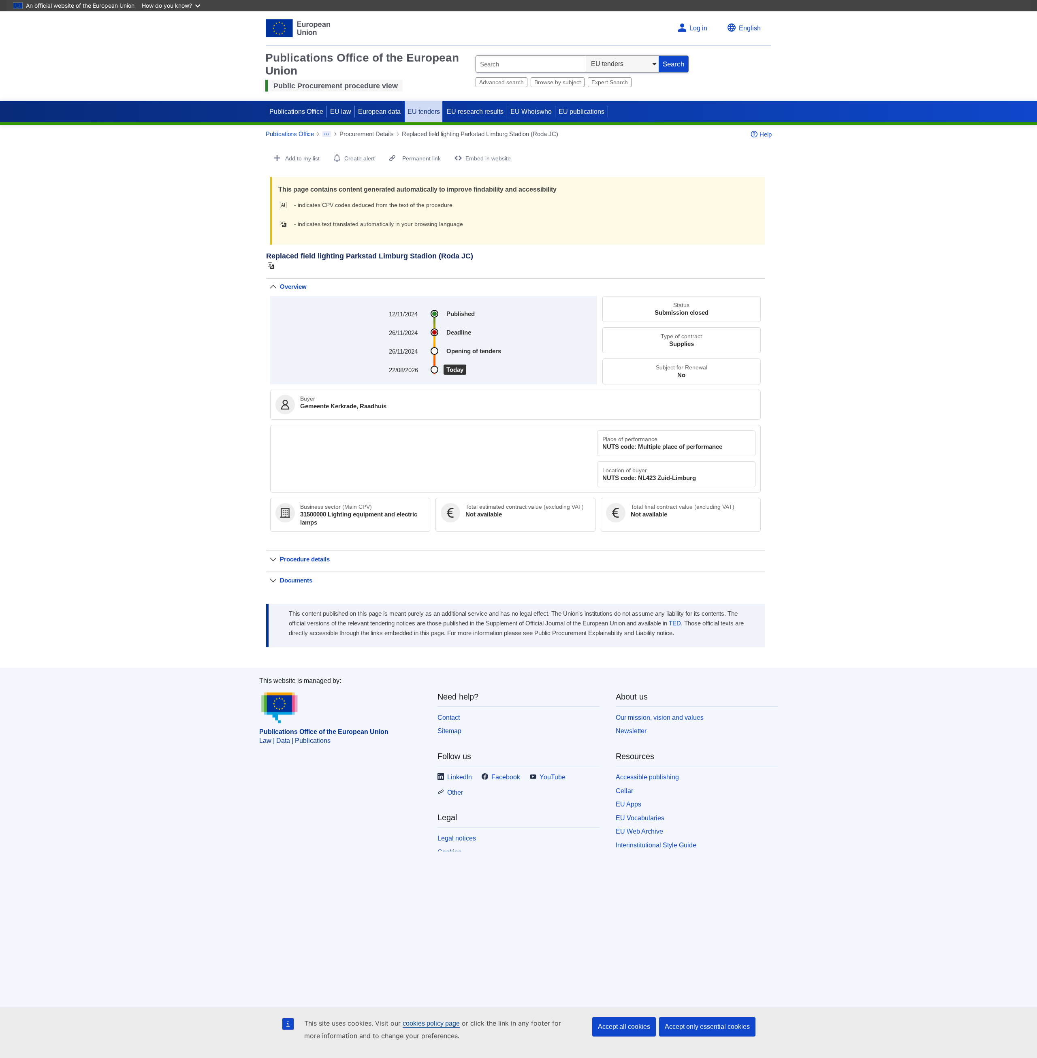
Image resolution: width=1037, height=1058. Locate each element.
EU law (340, 111)
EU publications (581, 111)
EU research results (475, 111)
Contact (448, 717)
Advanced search (501, 82)
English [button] (750, 28)
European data (379, 111)
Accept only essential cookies (707, 1026)
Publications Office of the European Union (323, 731)
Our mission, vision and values (660, 717)
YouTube (552, 777)
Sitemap (449, 730)
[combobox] (531, 64)
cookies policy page (431, 1023)
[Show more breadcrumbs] (326, 134)
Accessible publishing (647, 777)
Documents (296, 580)
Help (766, 134)
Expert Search (609, 82)
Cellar (624, 790)
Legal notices (456, 838)
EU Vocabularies (640, 818)
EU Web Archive (639, 831)
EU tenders (424, 111)
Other (455, 792)
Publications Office (296, 111)
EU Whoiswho (531, 111)
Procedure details (305, 559)
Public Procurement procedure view (335, 86)
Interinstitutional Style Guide (656, 845)
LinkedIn (459, 777)
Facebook (505, 777)
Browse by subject (557, 82)
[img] (285, 205)
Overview (293, 286)
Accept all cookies (624, 1026)
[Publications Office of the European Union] (298, 28)
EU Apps (628, 804)
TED (675, 623)
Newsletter (631, 730)
